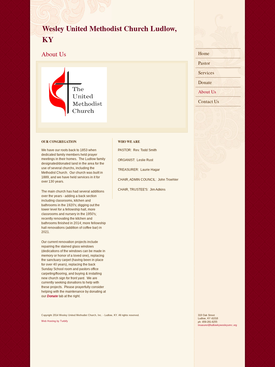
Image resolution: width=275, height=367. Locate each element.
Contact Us (208, 101)
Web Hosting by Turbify (54, 321)
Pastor (204, 63)
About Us (207, 92)
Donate (205, 82)
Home (203, 53)
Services (206, 73)
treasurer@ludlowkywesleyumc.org (217, 325)
